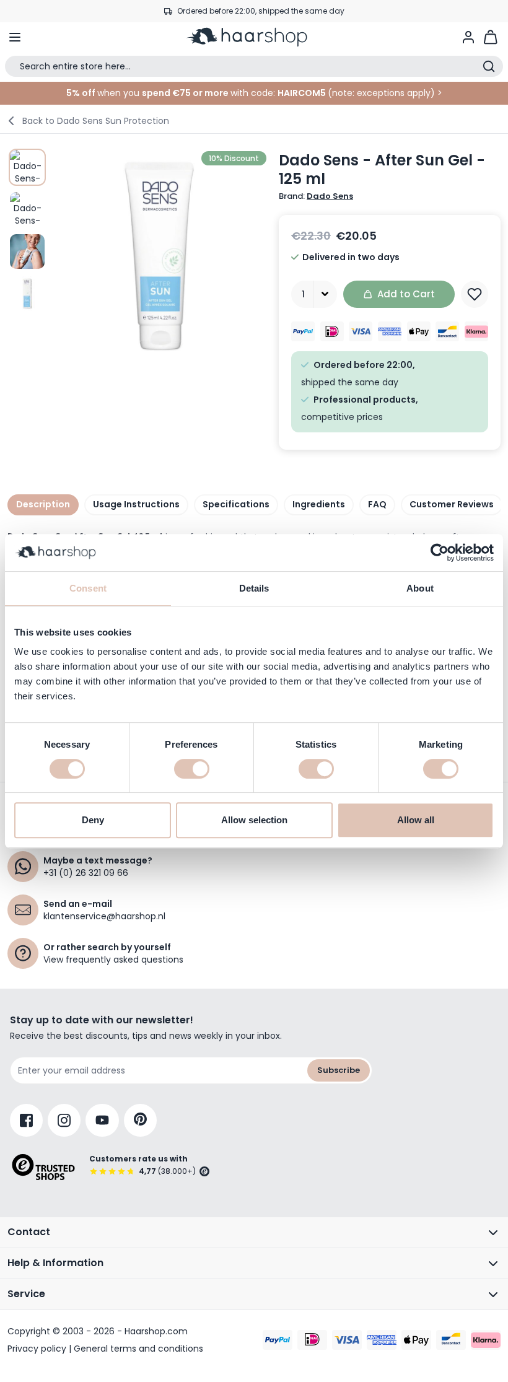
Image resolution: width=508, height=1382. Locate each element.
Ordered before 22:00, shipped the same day (260, 11)
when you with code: (170, 93)
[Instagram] (64, 1120)
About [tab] (420, 588)
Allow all (415, 820)
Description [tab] (43, 504)
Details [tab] (254, 588)
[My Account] (468, 37)
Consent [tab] (88, 588)
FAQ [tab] (377, 504)
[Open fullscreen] (159, 256)
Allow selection (254, 820)
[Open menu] (14, 37)
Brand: (316, 196)
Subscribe (338, 1070)
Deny (93, 820)
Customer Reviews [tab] (451, 504)
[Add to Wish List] (474, 294)
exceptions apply (394, 93)
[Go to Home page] (254, 37)
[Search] (489, 66)
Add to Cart (406, 293)
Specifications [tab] (236, 504)
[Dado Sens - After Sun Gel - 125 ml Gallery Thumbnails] (27, 230)
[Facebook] (26, 1120)
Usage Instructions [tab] (136, 504)
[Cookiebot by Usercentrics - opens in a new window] (439, 552)
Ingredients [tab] (318, 504)
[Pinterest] (140, 1120)
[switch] (191, 769)
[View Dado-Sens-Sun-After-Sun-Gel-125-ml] (27, 167)
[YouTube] (102, 1120)
